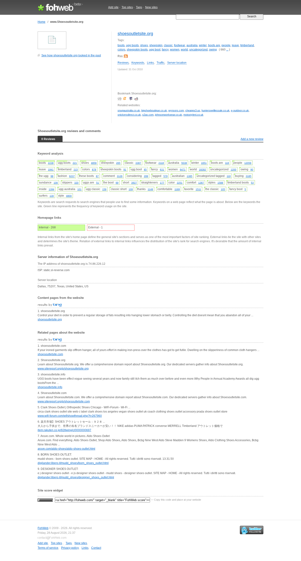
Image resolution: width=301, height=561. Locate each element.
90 (251, 169)
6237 (72, 176)
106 (56, 182)
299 (146, 176)
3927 (134, 182)
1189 (177, 189)
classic (168, 45)
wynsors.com (176, 110)
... (227, 49)
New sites (151, 7)
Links (150, 62)
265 (118, 163)
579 (165, 176)
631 (162, 169)
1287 (201, 182)
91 (124, 169)
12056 (247, 163)
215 (76, 169)
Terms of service (48, 547)
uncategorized (198, 49)
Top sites (127, 7)
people (226, 45)
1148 (150, 189)
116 (227, 163)
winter (203, 45)
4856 (94, 163)
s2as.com (148, 114)
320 (76, 182)
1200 (233, 169)
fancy (165, 49)
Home (41, 21)
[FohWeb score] (45, 499)
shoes (144, 45)
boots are (214, 45)
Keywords (137, 62)
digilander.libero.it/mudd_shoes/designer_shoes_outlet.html (76, 477)
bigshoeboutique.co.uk (154, 110)
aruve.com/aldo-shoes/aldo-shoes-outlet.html (66, 448)
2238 (51, 163)
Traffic (160, 62)
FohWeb (43, 528)
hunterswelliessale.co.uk (216, 110)
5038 (184, 163)
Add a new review (252, 139)
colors (121, 49)
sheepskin (155, 45)
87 (97, 176)
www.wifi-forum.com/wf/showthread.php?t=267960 (70, 415)
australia (192, 45)
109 (131, 189)
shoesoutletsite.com (50, 354)
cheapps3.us (192, 110)
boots (121, 45)
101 (79, 189)
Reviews (123, 62)
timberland (247, 45)
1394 (51, 189)
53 (252, 182)
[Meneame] (125, 98)
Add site (113, 7)
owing (213, 49)
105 (223, 189)
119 (229, 176)
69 (117, 182)
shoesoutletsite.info (50, 387)
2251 (179, 182)
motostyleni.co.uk (193, 114)
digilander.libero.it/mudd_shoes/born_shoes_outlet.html (73, 463)
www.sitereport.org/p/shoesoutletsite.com (64, 401)
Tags (139, 7)
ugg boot (154, 49)
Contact (96, 547)
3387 (138, 163)
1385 (189, 176)
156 (104, 189)
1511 (198, 189)
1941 (51, 169)
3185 (248, 176)
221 (75, 163)
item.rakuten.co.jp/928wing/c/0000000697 (64, 430)
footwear (179, 45)
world (184, 49)
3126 (120, 176)
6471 (183, 169)
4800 (69, 196)
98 (52, 176)
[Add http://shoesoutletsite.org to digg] (120, 98)
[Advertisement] (73, 92)
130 (52, 196)
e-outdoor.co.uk (240, 110)
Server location (176, 62)
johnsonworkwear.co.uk (168, 114)
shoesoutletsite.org (135, 33)
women (174, 49)
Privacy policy (70, 547)
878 (94, 169)
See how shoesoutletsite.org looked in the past (71, 55)
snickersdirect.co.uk (129, 114)
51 (97, 182)
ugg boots (132, 45)
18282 (202, 169)
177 (162, 182)
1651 (204, 163)
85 (145, 169)
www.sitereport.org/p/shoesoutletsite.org (63, 368)
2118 (161, 163)
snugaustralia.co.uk (129, 110)
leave (235, 45)
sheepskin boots (137, 49)
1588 (220, 182)
